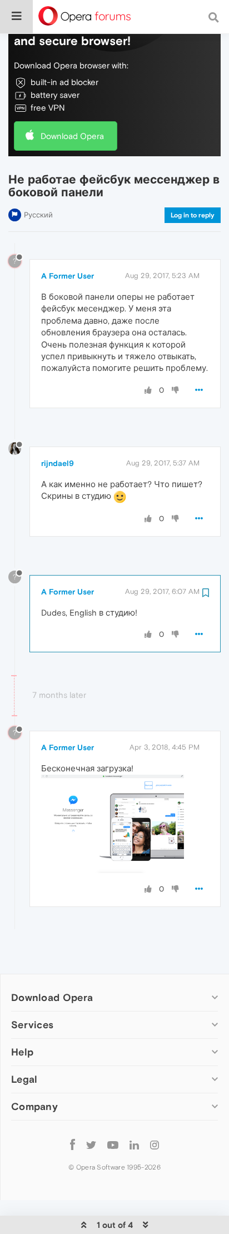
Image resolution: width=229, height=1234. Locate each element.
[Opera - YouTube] (113, 1144)
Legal (24, 1079)
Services (32, 1024)
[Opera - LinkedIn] (134, 1144)
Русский (38, 215)
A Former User (67, 275)
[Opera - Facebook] (72, 1144)
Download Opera (72, 136)
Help (22, 1052)
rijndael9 (57, 463)
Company (34, 1106)
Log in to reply (193, 215)
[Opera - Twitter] (91, 1144)
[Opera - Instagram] (155, 1144)
